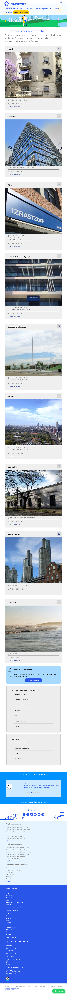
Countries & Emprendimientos (43, 9)
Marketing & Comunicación (22, 699)
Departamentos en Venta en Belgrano (17, 832)
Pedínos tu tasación (33, 680)
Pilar (7, 920)
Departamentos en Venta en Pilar (15, 838)
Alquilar (21, 9)
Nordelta (8, 913)
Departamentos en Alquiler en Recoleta (17, 854)
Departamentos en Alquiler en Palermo (17, 847)
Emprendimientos (11, 898)
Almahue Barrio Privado (13, 870)
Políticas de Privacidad (55, 986)
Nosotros (56, 9)
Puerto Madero (14, 534)
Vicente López (14, 396)
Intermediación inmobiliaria (22, 743)
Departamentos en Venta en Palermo (17, 827)
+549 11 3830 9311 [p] (11, 953)
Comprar (9, 9)
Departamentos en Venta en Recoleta (17, 834)
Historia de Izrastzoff (20, 705)
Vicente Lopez (10, 925)
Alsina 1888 (9, 872)
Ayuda (35, 986)
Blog (7, 900)
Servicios (17, 710)
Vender (15, 9)
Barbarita (9, 879)
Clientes (17, 726)
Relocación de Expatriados (22, 748)
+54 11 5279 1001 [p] (11, 948)
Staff (16, 715)
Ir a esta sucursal (15, 106)
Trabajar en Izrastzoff (20, 721)
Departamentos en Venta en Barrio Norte (18, 829)
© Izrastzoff (8, 986)
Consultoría (18, 759)
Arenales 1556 (10, 874)
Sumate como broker (21, 12)
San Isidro (9, 916)
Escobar (8, 918)
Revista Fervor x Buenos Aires (14, 902)
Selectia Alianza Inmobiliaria (14, 907)
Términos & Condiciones (22, 986)
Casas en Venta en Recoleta (14, 836)
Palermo (8, 922)
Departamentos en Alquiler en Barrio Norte (18, 852)
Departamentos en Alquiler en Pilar (16, 856)
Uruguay (8, 934)
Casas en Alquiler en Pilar (13, 858)
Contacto (9, 12)
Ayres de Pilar (10, 876)
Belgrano (9, 929)
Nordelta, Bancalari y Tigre (19, 256)
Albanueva (9, 868)
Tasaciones (29, 9)
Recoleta (8, 932)
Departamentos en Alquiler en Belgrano (17, 850)
